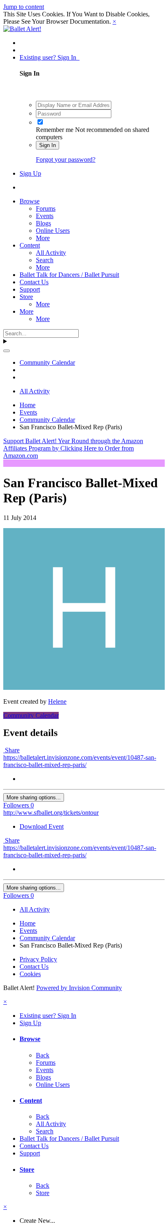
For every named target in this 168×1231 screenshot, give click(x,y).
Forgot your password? (65, 159)
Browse (30, 201)
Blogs (43, 223)
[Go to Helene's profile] (84, 687)
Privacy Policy (38, 959)
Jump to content (23, 6)
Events (44, 215)
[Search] (6, 351)
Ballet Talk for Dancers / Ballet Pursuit (69, 274)
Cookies (30, 973)
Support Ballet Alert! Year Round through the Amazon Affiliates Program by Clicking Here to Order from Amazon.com (73, 448)
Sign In (47, 145)
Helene (57, 701)
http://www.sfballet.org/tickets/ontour (51, 812)
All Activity (51, 252)
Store (26, 296)
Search (44, 259)
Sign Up (30, 173)
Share (11, 750)
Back (42, 1055)
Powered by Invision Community (79, 987)
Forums (45, 208)
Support (30, 289)
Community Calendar (31, 715)
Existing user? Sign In (50, 57)
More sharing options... (34, 797)
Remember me (54, 129)
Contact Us (34, 282)
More (43, 237)
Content (30, 245)
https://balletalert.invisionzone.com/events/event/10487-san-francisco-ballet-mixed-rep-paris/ (79, 761)
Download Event (42, 826)
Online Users (53, 230)
